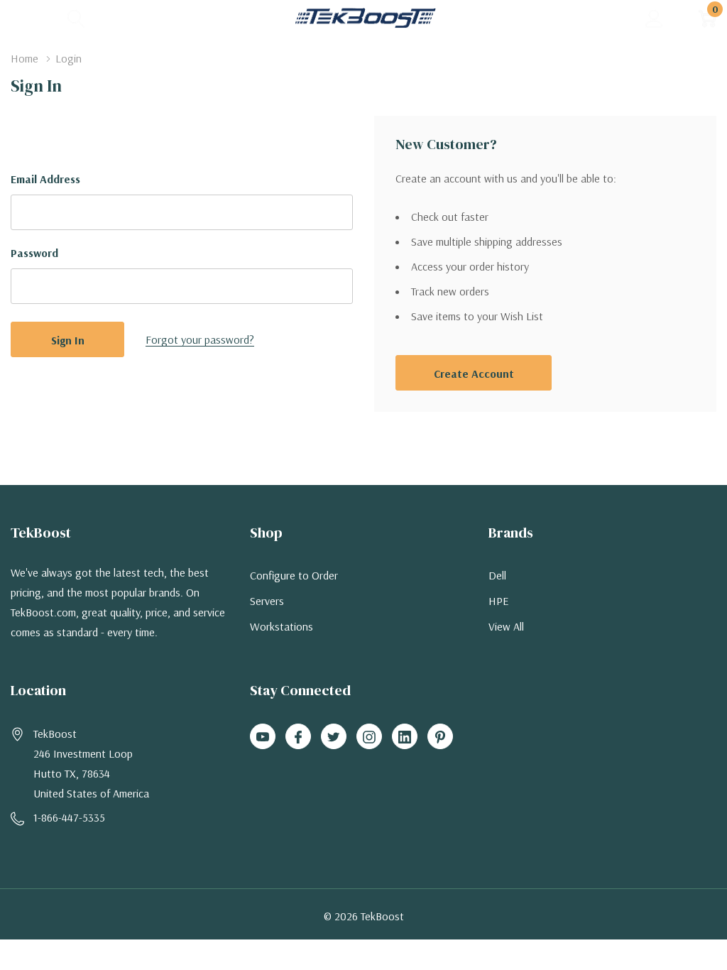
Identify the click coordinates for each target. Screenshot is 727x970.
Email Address (45, 179)
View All (506, 626)
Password (34, 253)
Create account (474, 373)
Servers (267, 601)
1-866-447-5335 (69, 817)
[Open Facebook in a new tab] (298, 737)
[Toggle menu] (21, 17)
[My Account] (654, 18)
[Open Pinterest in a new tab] (440, 737)
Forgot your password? (200, 339)
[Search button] (76, 18)
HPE (498, 601)
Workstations (281, 626)
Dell (497, 575)
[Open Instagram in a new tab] (369, 737)
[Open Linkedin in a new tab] (405, 737)
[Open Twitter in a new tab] (334, 737)
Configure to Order (294, 575)
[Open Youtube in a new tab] (263, 737)
